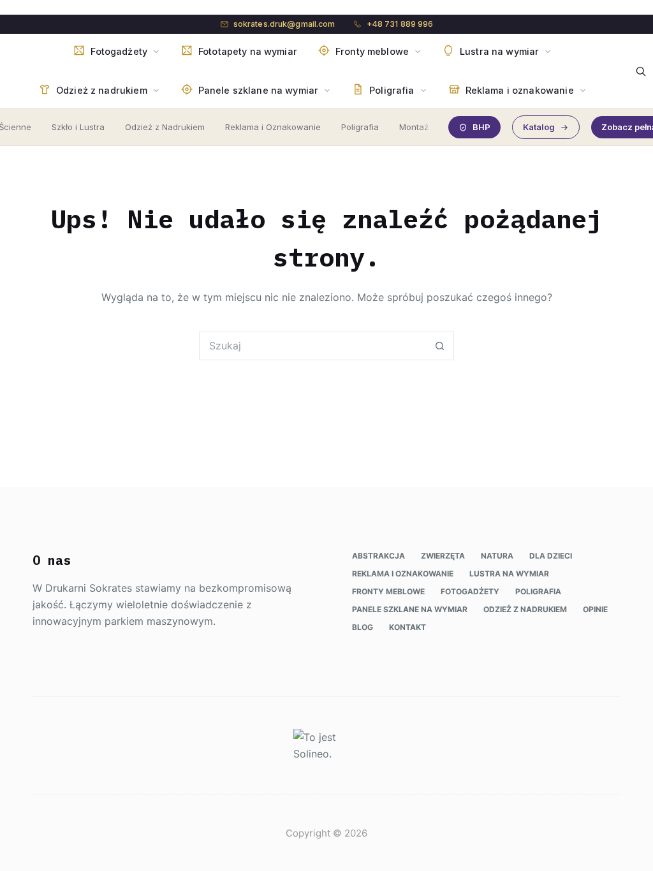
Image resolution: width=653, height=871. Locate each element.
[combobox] (313, 346)
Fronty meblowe (388, 591)
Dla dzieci (550, 555)
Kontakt (407, 627)
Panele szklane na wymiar (409, 609)
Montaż (414, 127)
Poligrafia (360, 127)
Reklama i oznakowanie (402, 573)
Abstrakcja (378, 555)
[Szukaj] (641, 71)
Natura (497, 555)
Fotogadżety (470, 591)
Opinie (595, 609)
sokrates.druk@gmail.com (284, 24)
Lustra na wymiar (509, 573)
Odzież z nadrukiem (525, 609)
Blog (362, 627)
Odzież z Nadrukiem (165, 127)
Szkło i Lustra (78, 127)
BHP (481, 127)
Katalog (539, 127)
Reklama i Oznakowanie (273, 127)
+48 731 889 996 (400, 24)
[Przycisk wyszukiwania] (439, 346)
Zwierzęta (443, 555)
